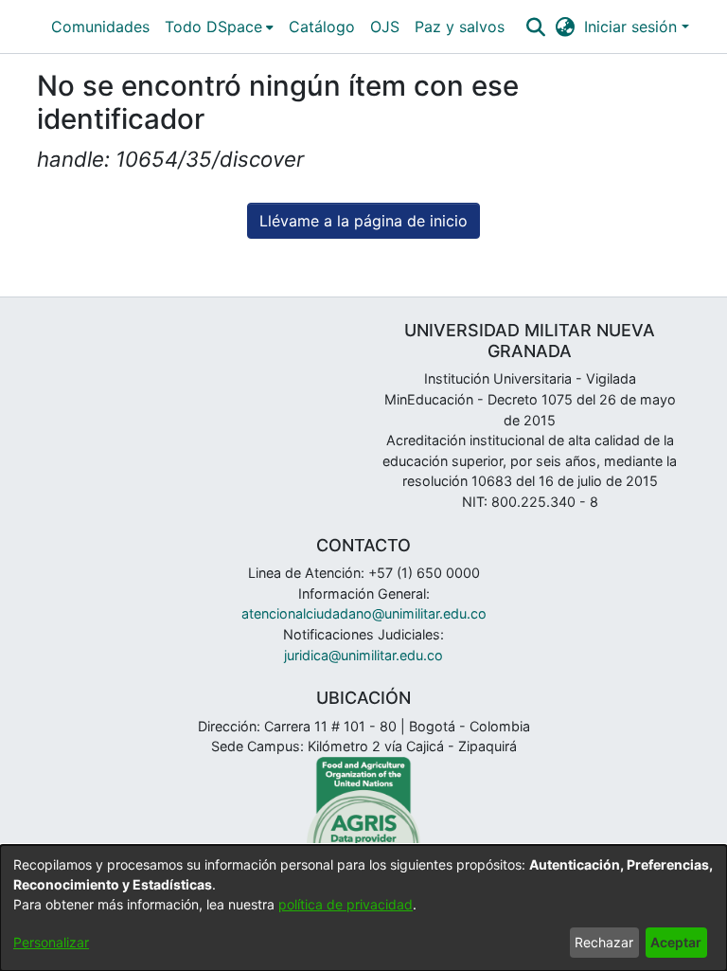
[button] (535, 26)
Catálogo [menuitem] (322, 26)
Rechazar (604, 942)
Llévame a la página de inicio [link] (363, 220)
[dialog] (363, 908)
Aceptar (675, 942)
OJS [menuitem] (384, 26)
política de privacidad (345, 904)
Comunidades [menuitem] (100, 26)
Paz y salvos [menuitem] (460, 26)
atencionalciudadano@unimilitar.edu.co (364, 613)
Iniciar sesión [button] (633, 26)
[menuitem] (219, 26)
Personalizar (51, 942)
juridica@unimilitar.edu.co (363, 655)
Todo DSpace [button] (213, 26)
